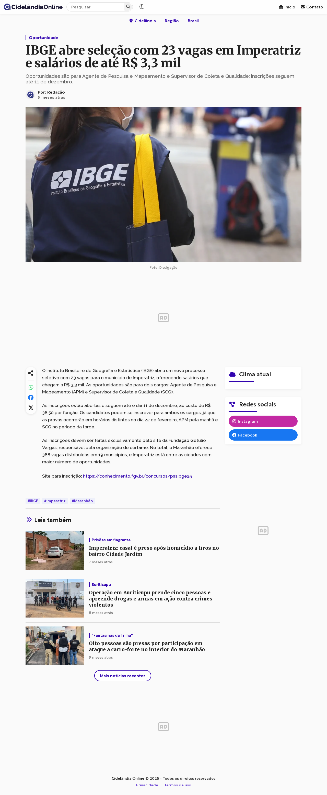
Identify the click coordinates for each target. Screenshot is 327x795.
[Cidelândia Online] (33, 7)
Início (289, 6)
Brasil (193, 20)
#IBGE (33, 501)
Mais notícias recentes (123, 675)
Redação (56, 92)
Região (172, 20)
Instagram (247, 421)
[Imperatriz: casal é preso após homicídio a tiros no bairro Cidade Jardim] (55, 551)
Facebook (247, 435)
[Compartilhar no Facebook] (31, 397)
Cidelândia (145, 20)
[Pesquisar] (128, 7)
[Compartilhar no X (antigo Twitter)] (31, 408)
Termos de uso (177, 785)
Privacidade (147, 785)
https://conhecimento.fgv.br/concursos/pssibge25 (137, 476)
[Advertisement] (163, 317)
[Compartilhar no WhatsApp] (31, 387)
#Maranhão (82, 501)
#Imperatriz (55, 501)
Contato (314, 6)
